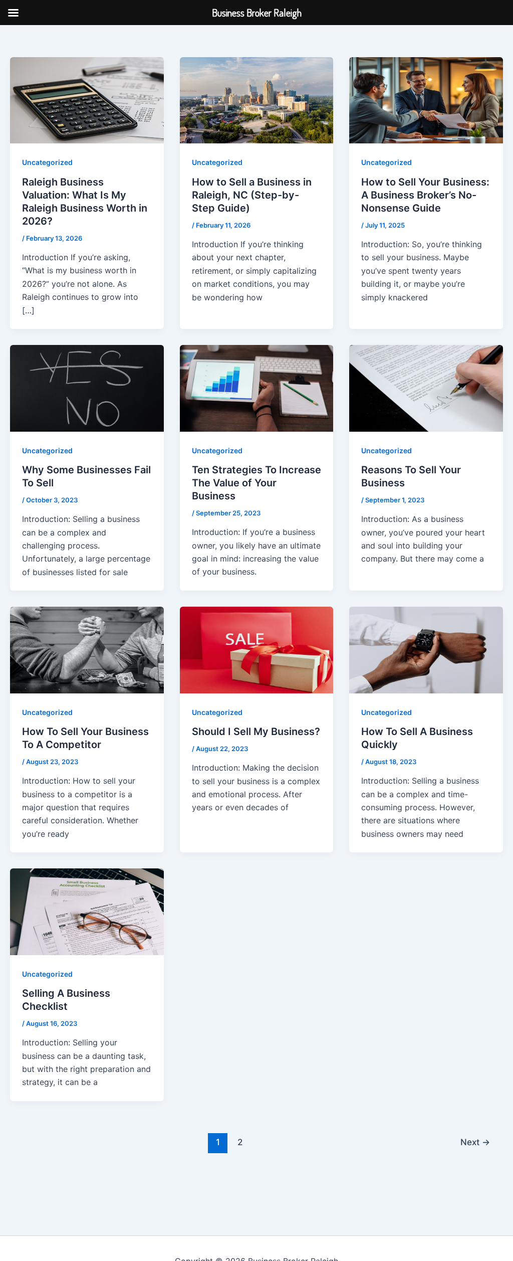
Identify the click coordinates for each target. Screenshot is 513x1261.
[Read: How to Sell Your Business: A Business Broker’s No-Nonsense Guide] (426, 100)
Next (475, 1142)
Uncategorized (47, 162)
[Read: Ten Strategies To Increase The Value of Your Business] (257, 388)
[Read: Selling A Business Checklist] (87, 911)
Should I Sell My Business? (256, 732)
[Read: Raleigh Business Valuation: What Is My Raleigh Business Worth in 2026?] (87, 100)
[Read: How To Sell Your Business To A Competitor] (87, 649)
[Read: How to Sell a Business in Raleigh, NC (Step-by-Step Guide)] (257, 100)
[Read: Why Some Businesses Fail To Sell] (87, 388)
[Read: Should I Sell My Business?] (257, 649)
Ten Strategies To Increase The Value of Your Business (256, 483)
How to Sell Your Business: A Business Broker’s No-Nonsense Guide (425, 195)
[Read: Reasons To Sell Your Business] (426, 388)
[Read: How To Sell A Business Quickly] (426, 649)
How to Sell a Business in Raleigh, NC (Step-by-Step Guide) (252, 195)
